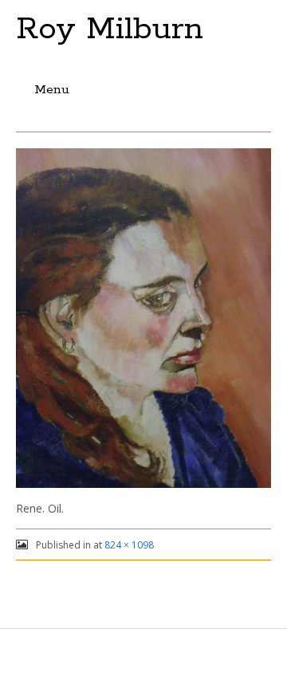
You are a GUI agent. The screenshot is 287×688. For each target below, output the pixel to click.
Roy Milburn (109, 29)
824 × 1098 (129, 545)
